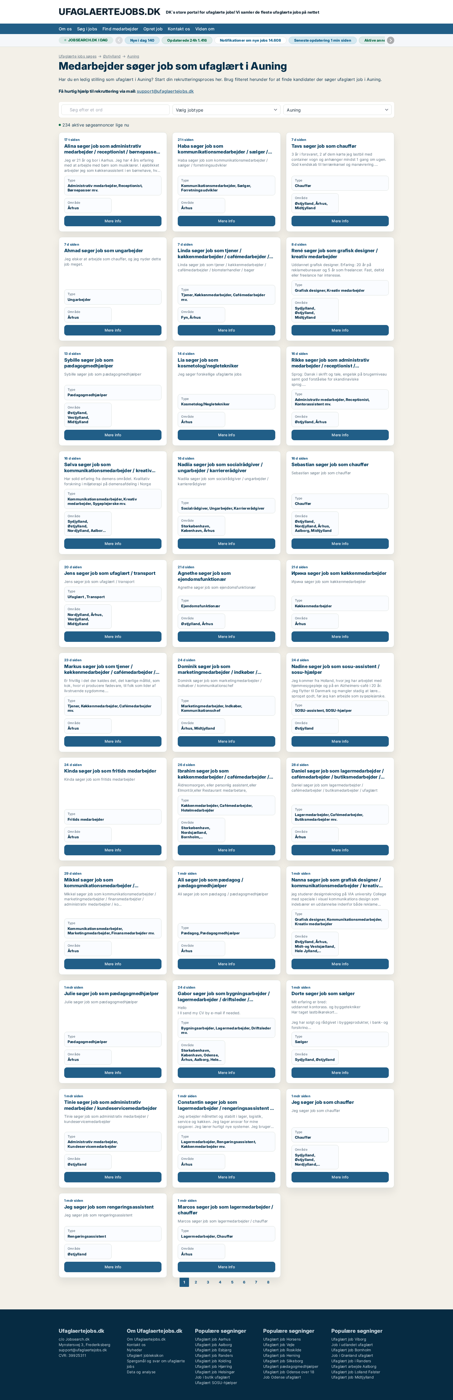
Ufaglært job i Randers (351, 1361)
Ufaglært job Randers (214, 1355)
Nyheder (134, 1350)
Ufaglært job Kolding (213, 1361)
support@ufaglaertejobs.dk (165, 91)
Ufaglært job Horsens (282, 1339)
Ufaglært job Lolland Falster (355, 1372)
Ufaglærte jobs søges (77, 56)
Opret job (153, 28)
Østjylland (112, 56)
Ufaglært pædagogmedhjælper (290, 1366)
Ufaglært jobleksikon (145, 1355)
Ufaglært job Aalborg (213, 1344)
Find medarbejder (120, 28)
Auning (133, 56)
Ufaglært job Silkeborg (283, 1361)
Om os (65, 28)
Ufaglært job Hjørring (213, 1366)
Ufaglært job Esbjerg (213, 1350)
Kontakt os (179, 28)
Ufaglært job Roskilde (282, 1350)
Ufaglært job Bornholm (351, 1350)
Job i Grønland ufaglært (352, 1355)
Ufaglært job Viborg (348, 1339)
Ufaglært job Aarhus (212, 1339)
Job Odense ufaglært (282, 1377)
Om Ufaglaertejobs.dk (146, 1339)
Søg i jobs (87, 28)
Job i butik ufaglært (212, 1377)
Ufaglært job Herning (281, 1355)
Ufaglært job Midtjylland (352, 1377)
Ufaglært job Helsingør (215, 1372)
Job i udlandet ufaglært (352, 1344)
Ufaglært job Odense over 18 (288, 1372)
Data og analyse (141, 1372)
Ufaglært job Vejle (279, 1344)
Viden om (205, 28)
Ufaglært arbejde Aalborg (353, 1366)
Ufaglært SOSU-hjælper (216, 1382)
